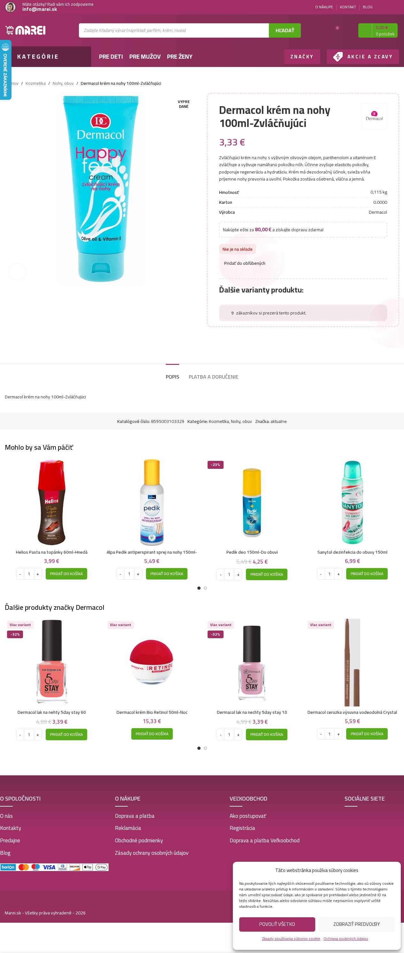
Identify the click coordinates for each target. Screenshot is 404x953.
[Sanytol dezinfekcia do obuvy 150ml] (352, 502)
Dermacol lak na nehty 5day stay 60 (52, 712)
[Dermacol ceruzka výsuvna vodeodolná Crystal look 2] (352, 662)
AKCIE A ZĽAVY (370, 56)
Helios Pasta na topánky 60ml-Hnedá (52, 552)
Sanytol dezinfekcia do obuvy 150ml (352, 552)
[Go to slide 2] (205, 588)
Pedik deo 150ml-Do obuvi (252, 552)
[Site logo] (25, 30)
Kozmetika (36, 83)
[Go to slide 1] (199, 588)
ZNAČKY (302, 56)
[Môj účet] (348, 30)
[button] (66, 574)
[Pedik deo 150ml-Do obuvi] (252, 502)
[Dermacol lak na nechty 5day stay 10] (252, 662)
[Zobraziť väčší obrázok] (18, 272)
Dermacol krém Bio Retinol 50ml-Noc (152, 712)
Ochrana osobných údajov (346, 938)
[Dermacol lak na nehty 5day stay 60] (52, 662)
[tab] (172, 373)
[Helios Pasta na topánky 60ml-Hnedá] (52, 502)
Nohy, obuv (63, 83)
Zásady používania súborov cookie (291, 938)
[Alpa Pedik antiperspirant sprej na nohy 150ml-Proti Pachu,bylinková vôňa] (152, 502)
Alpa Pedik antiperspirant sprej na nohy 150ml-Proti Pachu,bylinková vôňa (152, 555)
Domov (12, 83)
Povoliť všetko (277, 924)
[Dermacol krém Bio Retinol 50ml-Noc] (152, 662)
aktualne (279, 421)
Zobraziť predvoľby (356, 924)
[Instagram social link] (395, 7)
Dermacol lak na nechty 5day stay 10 (252, 712)
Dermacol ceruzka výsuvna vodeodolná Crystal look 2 (352, 715)
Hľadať (285, 30)
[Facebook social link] (388, 7)
